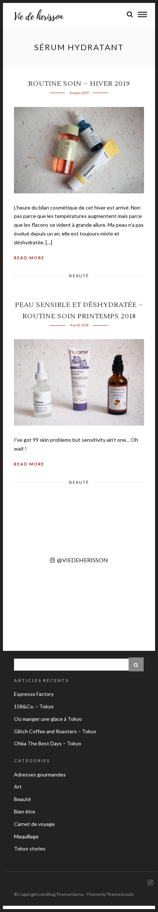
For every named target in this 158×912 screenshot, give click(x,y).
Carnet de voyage (34, 824)
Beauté (79, 275)
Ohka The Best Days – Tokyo (47, 743)
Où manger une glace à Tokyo (48, 719)
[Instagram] (150, 882)
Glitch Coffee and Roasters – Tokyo (55, 731)
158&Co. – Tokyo (34, 706)
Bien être (24, 811)
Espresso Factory (34, 694)
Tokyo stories (30, 848)
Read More (29, 257)
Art (18, 786)
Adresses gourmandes (40, 774)
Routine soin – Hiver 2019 (79, 83)
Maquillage (26, 836)
